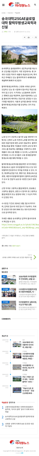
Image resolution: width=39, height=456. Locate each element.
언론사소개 (19, 448)
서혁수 (6, 32)
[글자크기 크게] (35, 37)
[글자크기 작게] (32, 37)
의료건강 (10, 13)
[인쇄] (28, 37)
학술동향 (17, 13)
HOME (3, 13)
